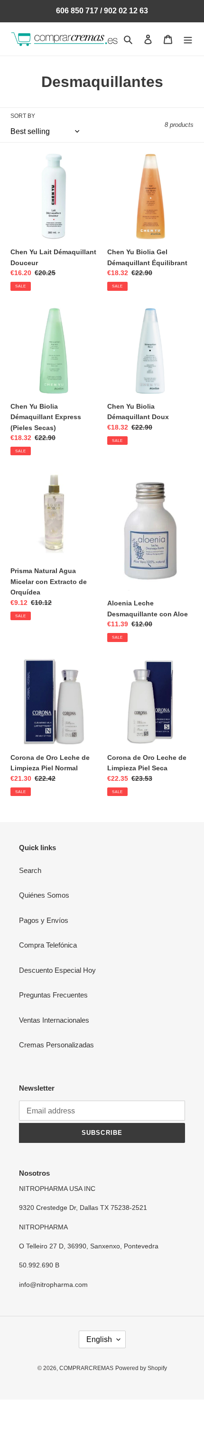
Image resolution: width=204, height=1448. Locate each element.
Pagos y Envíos (43, 920)
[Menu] (188, 39)
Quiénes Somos (44, 895)
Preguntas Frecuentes (53, 995)
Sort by (22, 116)
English (99, 1339)
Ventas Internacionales (54, 1020)
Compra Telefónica (48, 945)
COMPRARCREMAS (86, 1368)
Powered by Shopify (141, 1368)
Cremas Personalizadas (56, 1045)
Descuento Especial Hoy (57, 970)
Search (30, 870)
